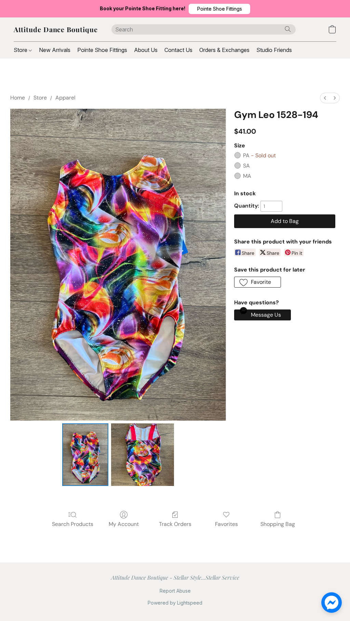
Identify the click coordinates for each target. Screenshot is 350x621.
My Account (124, 524)
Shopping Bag (277, 524)
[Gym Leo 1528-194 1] (142, 454)
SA (246, 165)
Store (21, 50)
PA (259, 155)
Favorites (226, 524)
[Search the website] (288, 29)
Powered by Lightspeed (175, 603)
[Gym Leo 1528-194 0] (85, 454)
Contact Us (178, 50)
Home (17, 97)
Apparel (65, 97)
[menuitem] (325, 98)
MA (247, 176)
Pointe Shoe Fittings (102, 50)
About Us (146, 50)
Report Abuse (175, 591)
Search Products (72, 524)
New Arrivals (54, 50)
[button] (219, 9)
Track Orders (175, 524)
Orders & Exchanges (224, 50)
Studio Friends (274, 50)
